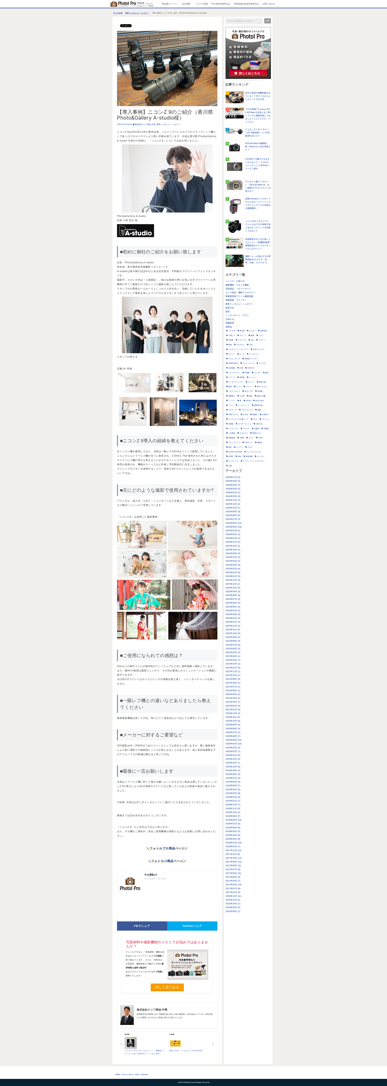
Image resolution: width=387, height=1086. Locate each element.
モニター (252, 331)
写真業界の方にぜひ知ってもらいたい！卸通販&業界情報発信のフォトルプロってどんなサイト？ (258, 244)
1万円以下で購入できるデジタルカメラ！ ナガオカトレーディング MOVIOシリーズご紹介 (257, 164)
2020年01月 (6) (233, 755)
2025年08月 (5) (233, 515)
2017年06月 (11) (233, 873)
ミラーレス (242, 340)
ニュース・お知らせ (235, 281)
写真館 (242, 377)
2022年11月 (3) (233, 629)
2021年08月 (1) (233, 683)
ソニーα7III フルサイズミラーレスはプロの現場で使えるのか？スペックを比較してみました (258, 226)
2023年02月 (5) (233, 618)
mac (252, 340)
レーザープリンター (235, 382)
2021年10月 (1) (233, 675)
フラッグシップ (234, 442)
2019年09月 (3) (233, 770)
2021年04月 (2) (233, 698)
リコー (238, 386)
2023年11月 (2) (233, 584)
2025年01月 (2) (233, 538)
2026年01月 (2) (233, 496)
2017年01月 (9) (233, 892)
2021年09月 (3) (233, 679)
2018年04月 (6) (233, 835)
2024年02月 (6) (233, 572)
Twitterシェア (192, 925)
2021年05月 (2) (233, 694)
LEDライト (249, 442)
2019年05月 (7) (233, 785)
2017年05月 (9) (233, 877)
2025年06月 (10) (234, 523)
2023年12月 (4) (233, 580)
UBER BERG (233, 363)
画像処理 (230, 323)
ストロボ (231, 331)
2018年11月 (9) (233, 808)
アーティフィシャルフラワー (254, 461)
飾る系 (242, 331)
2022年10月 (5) (233, 633)
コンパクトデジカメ (254, 452)
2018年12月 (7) (233, 804)
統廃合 (254, 414)
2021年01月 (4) (233, 709)
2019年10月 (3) (233, 766)
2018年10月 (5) (233, 812)
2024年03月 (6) (233, 568)
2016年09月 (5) (233, 907)
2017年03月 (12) (234, 884)
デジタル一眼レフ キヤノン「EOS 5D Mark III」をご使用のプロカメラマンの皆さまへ (258, 186)
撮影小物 (262, 382)
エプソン (231, 354)
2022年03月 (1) (233, 660)
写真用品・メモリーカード (238, 288)
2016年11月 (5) (233, 900)
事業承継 (249, 456)
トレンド (252, 377)
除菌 (259, 410)
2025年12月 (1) (233, 500)
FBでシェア (142, 925)
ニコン (261, 335)
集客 (230, 386)
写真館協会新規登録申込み (246, 4)
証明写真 (263, 331)
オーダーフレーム (244, 424)
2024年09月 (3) (233, 553)
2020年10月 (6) (233, 721)
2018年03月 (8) (233, 839)
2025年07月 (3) (233, 519)
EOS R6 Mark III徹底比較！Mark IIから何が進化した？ (258, 146)
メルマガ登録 (201, 4)
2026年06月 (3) (233, 481)
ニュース (239, 447)
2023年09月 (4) (233, 591)
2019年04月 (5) (233, 789)
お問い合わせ (268, 4)
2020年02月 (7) (233, 751)
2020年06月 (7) (233, 736)
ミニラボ (262, 363)
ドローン (262, 340)
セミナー (251, 382)
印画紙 (247, 372)
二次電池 (231, 433)
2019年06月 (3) (233, 782)
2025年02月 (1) (233, 534)
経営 (228, 311)
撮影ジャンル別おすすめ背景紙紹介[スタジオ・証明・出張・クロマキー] (258, 259)
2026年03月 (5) (233, 488)
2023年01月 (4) (233, 622)
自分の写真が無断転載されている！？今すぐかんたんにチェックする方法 (258, 96)
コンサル (257, 372)
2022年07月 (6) (233, 645)
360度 (242, 438)
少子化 (245, 414)
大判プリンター (259, 349)
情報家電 (231, 438)
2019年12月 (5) (233, 759)
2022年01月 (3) (233, 667)
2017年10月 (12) (234, 858)
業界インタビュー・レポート (137, 13)
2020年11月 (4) (233, 717)
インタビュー (254, 354)
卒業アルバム (233, 414)
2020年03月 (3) (233, 747)
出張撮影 (231, 368)
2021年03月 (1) (233, 702)
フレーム (265, 419)
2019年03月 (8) (233, 793)
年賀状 (230, 340)
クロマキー (240, 345)
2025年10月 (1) (233, 507)
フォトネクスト (234, 372)
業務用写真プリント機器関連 (239, 296)
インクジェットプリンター (238, 349)
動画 (252, 335)
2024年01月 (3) (233, 576)
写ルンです (249, 391)
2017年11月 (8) (233, 854)
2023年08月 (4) (233, 595)
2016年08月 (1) (233, 911)
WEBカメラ (256, 433)
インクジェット (244, 405)
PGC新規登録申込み (221, 4)
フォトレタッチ (234, 359)
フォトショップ (248, 363)
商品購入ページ (169, 4)
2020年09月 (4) (233, 724)
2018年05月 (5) (233, 831)
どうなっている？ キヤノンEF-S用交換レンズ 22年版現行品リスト (257, 132)
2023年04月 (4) (233, 610)
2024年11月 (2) (233, 546)
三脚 (241, 368)
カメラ (251, 438)
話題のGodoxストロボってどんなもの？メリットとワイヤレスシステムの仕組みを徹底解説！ (258, 203)
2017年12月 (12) (234, 850)
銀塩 (250, 396)
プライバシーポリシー (128, 1074)
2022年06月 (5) (233, 648)
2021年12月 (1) (233, 671)
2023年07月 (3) (233, 599)
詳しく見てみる (167, 987)
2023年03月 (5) (233, 614)
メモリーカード (234, 391)
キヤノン (243, 335)
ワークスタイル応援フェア (238, 419)
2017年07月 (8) (233, 869)
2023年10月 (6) (233, 587)
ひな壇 (242, 396)
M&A (239, 456)
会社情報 (186, 4)
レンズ (242, 354)
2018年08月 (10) (234, 820)
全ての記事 (117, 13)
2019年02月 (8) (233, 797)
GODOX (250, 368)
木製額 (230, 424)
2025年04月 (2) (233, 530)
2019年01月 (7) (233, 801)
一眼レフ (231, 335)
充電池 (256, 428)
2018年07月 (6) (233, 823)
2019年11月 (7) (233, 762)
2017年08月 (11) (233, 865)
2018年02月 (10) (234, 842)
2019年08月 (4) (233, 774)
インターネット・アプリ (237, 315)
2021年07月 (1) (233, 686)
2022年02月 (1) (233, 663)
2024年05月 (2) (233, 561)
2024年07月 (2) (233, 557)
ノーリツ (231, 400)
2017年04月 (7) (233, 881)
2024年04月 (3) (233, 565)
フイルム (246, 428)
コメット (249, 386)
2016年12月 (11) (233, 896)
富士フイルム (262, 386)
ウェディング (233, 461)
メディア (231, 377)
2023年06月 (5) (233, 603)
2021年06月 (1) (233, 690)
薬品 (267, 372)
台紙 (230, 466)
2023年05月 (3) (233, 606)
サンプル (260, 456)
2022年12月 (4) (233, 626)
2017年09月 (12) (234, 861)
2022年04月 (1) (233, 656)
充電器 (266, 428)
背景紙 (259, 391)
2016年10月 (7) (233, 903)
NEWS (230, 456)
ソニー (230, 405)
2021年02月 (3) (233, 706)
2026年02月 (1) (233, 492)
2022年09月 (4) (233, 637)
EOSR (260, 438)
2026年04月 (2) (233, 485)
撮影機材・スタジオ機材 (237, 285)
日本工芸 (259, 424)
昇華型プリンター (251, 359)
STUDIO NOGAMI (235, 452)
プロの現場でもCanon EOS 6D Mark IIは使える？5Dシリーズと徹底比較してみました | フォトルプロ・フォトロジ (258, 115)
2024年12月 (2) (233, 542)
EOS (251, 345)
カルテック (232, 410)
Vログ (255, 419)
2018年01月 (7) (233, 846)
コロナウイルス (247, 410)
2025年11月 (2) (233, 504)
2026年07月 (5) (233, 477)
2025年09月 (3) (233, 511)
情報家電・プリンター (236, 300)
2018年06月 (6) (233, 827)
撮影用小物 (258, 405)
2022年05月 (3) (233, 652)
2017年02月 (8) (233, 888)
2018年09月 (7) (233, 816)
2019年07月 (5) (233, 778)
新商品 (229, 327)
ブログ (249, 447)
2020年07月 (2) (233, 732)
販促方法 (230, 308)
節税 (230, 345)
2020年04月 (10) (234, 743)
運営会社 (117, 1074)
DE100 (248, 400)
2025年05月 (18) (234, 527)
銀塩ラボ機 (261, 396)
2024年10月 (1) (233, 549)
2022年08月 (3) (233, 641)
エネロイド (244, 433)
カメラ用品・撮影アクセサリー (240, 292)
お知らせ (230, 319)
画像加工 (231, 396)
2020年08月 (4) (233, 728)
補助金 (259, 442)
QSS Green (259, 400)
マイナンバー (233, 428)
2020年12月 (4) (233, 713)
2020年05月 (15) (234, 740)
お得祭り (265, 414)
